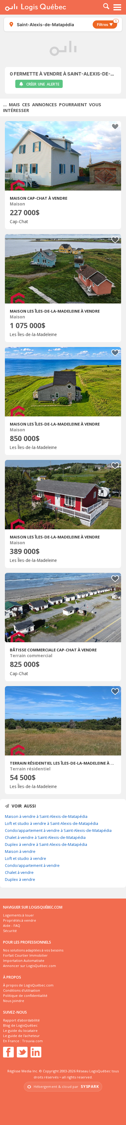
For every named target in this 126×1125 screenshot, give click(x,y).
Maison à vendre (20, 851)
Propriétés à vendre (19, 920)
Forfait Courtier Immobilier (25, 955)
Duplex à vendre (20, 879)
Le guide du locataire (20, 1030)
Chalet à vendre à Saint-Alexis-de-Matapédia (45, 837)
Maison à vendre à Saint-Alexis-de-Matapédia (46, 816)
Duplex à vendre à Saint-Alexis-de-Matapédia (46, 844)
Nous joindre (13, 1000)
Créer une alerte (42, 84)
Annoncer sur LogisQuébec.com (29, 965)
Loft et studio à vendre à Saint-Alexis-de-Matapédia (51, 823)
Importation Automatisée (23, 960)
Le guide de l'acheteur (21, 1035)
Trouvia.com (32, 1041)
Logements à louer (18, 915)
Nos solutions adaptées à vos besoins (33, 950)
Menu (117, 7)
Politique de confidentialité (25, 995)
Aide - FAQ (11, 925)
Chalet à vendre (19, 872)
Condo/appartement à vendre (32, 865)
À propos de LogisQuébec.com (28, 985)
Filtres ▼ (107, 23)
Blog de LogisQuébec (20, 1025)
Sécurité (10, 930)
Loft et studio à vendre (25, 858)
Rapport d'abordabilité (21, 1020)
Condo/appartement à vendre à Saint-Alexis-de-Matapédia (58, 830)
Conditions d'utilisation (21, 990)
